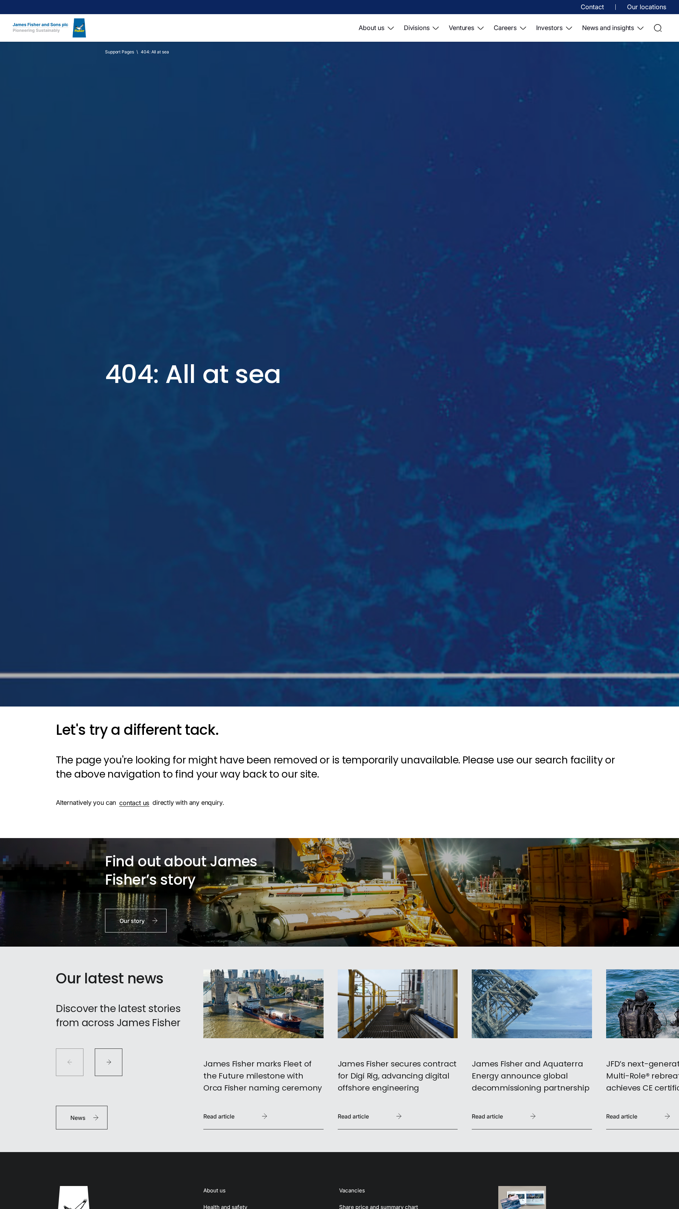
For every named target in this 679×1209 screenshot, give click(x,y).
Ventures (461, 27)
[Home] (49, 27)
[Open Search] (657, 28)
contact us (134, 802)
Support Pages (119, 51)
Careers (505, 27)
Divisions (416, 27)
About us (371, 27)
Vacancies (352, 1190)
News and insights (608, 27)
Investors (549, 27)
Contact (592, 7)
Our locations (646, 7)
